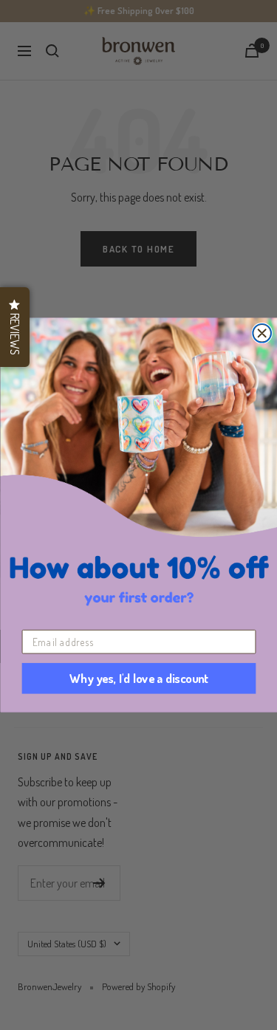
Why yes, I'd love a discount (138, 678)
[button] (15, 327)
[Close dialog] (262, 333)
